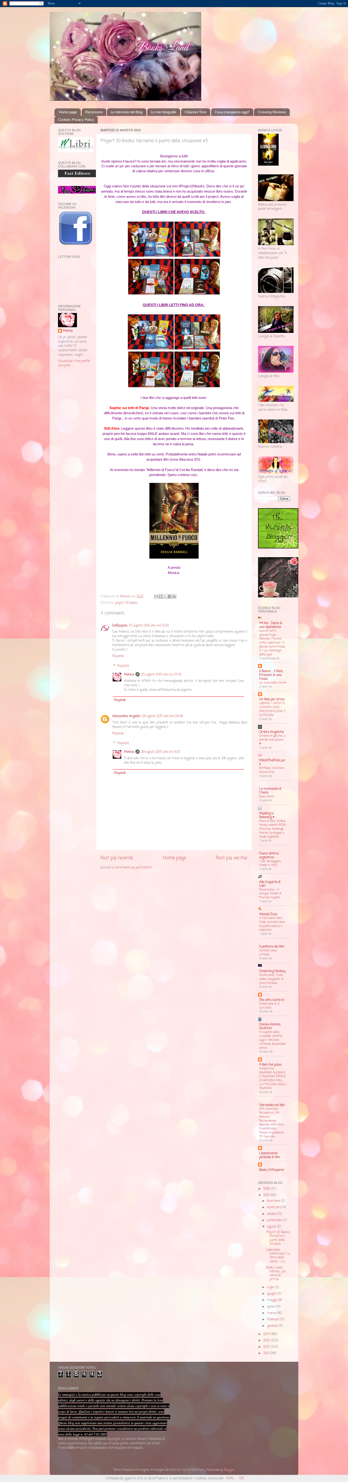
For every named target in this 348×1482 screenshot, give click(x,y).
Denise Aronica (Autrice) (270, 1026)
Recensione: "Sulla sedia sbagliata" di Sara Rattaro (271, 979)
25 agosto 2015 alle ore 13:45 (161, 674)
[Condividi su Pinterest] (174, 596)
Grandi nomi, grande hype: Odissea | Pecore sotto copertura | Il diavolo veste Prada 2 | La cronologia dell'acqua (272, 643)
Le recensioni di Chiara (270, 790)
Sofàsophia (119, 625)
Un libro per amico (272, 699)
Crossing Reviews (272, 112)
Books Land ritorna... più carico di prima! (276, 1273)
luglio (271, 1287)
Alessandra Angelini (126, 716)
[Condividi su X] (165, 596)
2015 (267, 1195)
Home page (68, 112)
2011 (266, 1353)
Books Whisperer (271, 1170)
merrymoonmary (193, 1470)
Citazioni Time (195, 112)
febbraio (273, 1319)
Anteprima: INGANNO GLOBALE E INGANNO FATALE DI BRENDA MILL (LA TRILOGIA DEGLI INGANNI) (272, 1078)
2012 (267, 1347)
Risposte (123, 665)
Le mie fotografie (163, 112)
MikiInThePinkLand (272, 762)
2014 (267, 1334)
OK (241, 1478)
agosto (272, 1226)
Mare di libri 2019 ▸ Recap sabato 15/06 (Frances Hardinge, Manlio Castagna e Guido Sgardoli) (272, 829)
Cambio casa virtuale (268, 952)
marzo (272, 1313)
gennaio (273, 1325)
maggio (272, 1300)
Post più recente (117, 858)
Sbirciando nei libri (272, 1105)
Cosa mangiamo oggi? (232, 112)
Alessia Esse (268, 914)
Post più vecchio (231, 858)
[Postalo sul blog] (160, 596)
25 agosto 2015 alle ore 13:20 (149, 625)
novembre (274, 1207)
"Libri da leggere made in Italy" (270, 863)
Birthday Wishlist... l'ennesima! (272, 770)
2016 (267, 1188)
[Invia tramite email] (156, 596)
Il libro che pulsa (270, 1064)
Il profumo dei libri (271, 946)
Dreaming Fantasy (272, 971)
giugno (272, 1293)
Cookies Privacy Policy (76, 120)
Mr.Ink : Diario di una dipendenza (270, 625)
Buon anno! (266, 796)
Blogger (229, 1470)
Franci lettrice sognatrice (269, 855)
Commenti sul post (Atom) (133, 867)
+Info (230, 1478)
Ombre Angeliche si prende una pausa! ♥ (272, 740)
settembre (275, 1220)
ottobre (272, 1214)
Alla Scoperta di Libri (270, 884)
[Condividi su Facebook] (169, 596)
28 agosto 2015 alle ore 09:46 (162, 716)
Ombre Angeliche (271, 732)
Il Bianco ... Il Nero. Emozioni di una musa (271, 675)
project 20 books (126, 602)
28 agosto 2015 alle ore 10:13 (160, 752)
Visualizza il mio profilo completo (74, 363)
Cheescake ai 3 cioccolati (269, 1005)
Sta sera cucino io (271, 999)
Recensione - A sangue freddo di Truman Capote (270, 893)
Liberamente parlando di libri (269, 1155)
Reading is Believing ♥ (266, 815)
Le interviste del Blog (127, 112)
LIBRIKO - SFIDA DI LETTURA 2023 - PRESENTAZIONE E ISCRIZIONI (272, 709)
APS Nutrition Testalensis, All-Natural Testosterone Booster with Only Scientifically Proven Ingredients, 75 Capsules (272, 1123)
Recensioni (94, 112)
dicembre (274, 1201)
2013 (267, 1340)
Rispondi (118, 656)
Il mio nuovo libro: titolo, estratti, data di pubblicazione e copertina (272, 924)
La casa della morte (272, 682)
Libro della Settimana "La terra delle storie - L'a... (278, 1256)
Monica (129, 674)
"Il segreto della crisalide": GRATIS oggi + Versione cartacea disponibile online (272, 1040)
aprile (271, 1306)
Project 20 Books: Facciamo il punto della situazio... (278, 1238)
